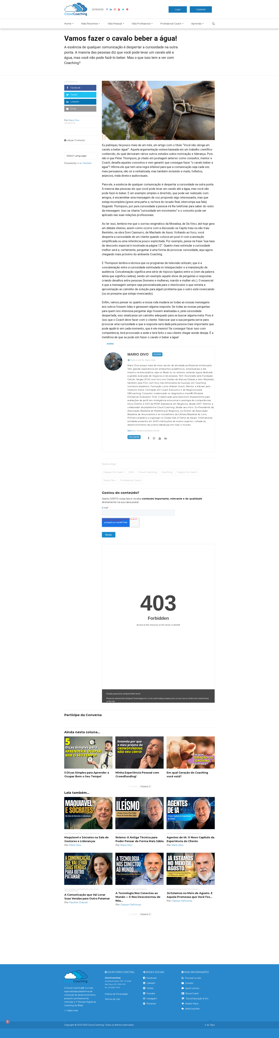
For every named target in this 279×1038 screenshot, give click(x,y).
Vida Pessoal (115, 23)
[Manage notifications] (7, 1021)
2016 (131, 472)
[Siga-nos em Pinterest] (127, 9)
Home (67, 23)
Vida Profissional (141, 23)
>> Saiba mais (71, 1010)
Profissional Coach (170, 23)
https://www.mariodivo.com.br (145, 431)
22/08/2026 (97, 9)
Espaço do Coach (113, 472)
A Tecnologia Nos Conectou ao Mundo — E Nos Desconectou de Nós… (138, 897)
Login (178, 9)
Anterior (134, 786)
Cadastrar (201, 9)
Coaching (166, 472)
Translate (87, 163)
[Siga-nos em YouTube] (120, 9)
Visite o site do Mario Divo (142, 360)
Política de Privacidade (116, 994)
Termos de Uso (112, 999)
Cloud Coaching (147, 472)
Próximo (145, 786)
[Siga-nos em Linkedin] (112, 9)
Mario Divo (138, 354)
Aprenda (196, 23)
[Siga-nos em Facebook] (108, 9)
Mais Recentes (89, 23)
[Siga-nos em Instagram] (116, 9)
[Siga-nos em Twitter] (124, 9)
